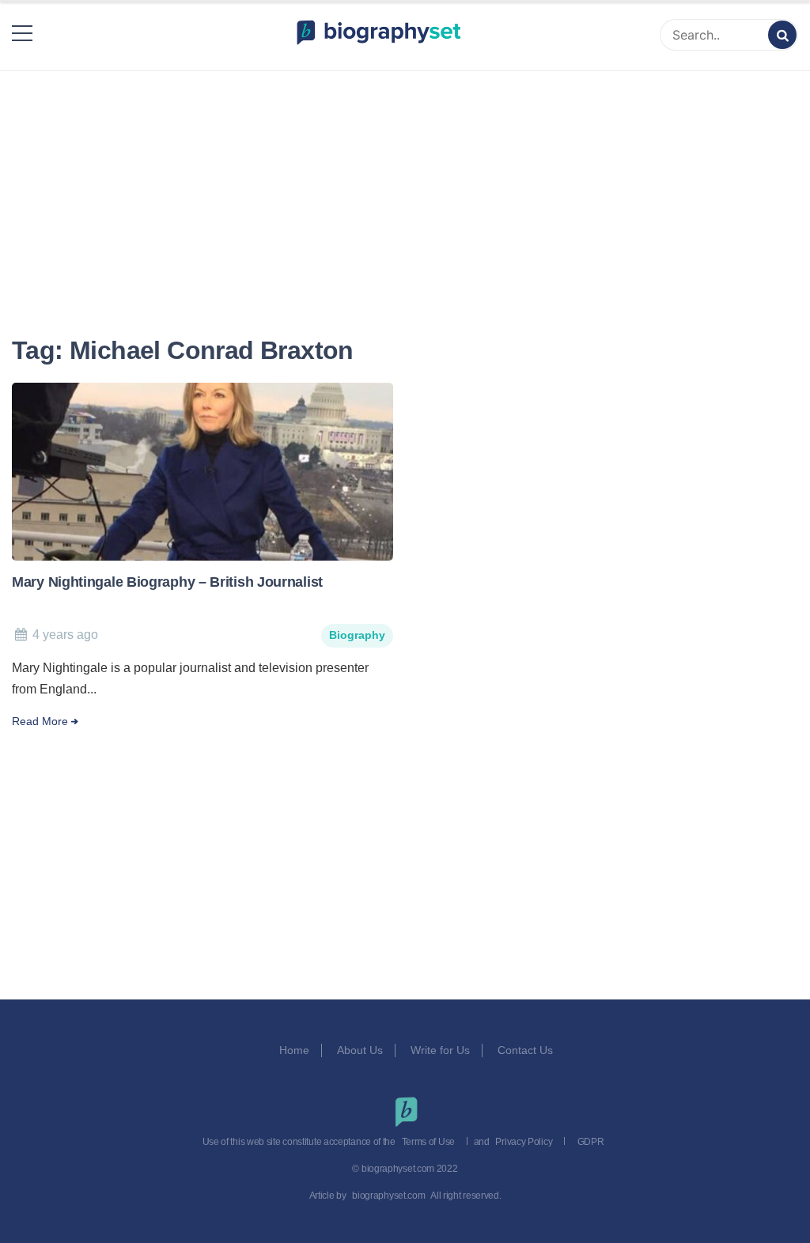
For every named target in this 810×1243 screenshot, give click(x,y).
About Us (360, 1050)
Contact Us (527, 1050)
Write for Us (440, 1050)
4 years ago (65, 634)
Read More (40, 721)
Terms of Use (428, 1141)
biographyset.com (388, 1195)
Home (294, 1050)
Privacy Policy (523, 1141)
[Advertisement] (405, 183)
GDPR (590, 1141)
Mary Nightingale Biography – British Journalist (167, 582)
